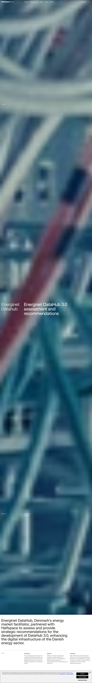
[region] (46, 677)
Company (26, 1)
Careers (46, 1)
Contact (52, 1)
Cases (41, 1)
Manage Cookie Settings (82, 680)
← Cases (3, 104)
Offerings (32, 1)
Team (37, 1)
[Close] (90, 672)
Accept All (82, 673)
